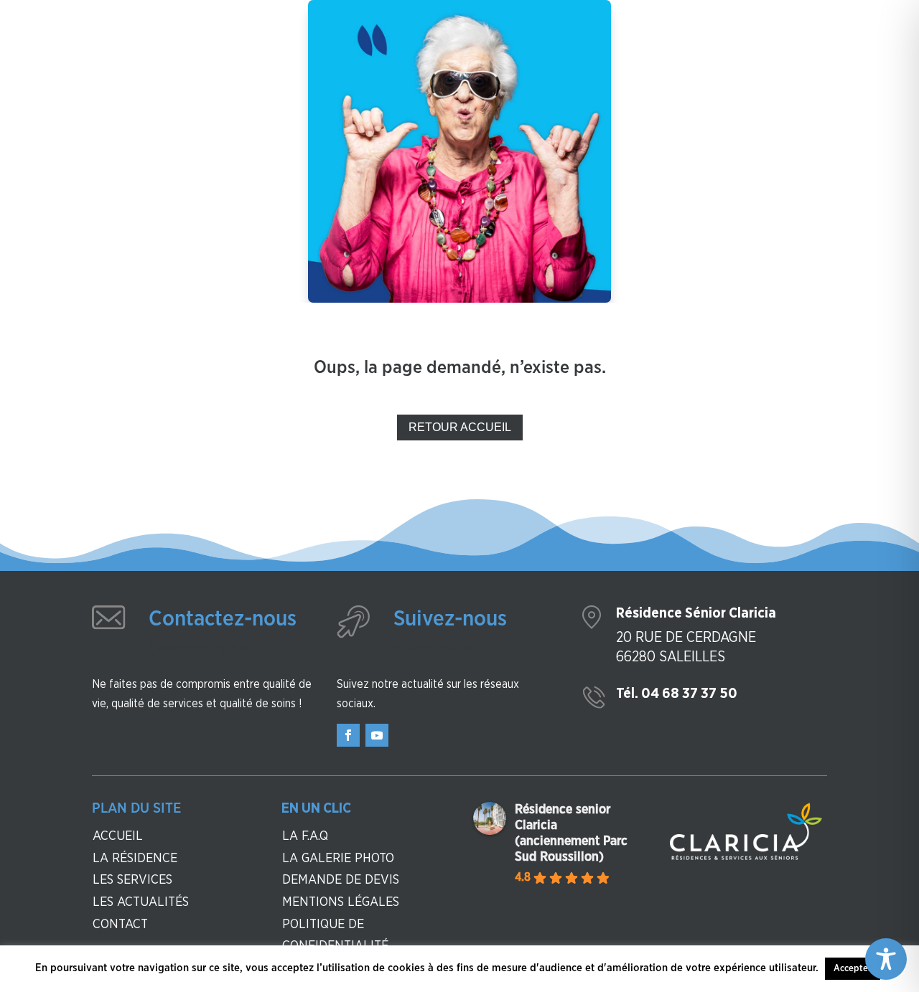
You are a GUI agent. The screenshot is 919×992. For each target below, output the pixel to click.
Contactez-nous (223, 619)
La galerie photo (338, 858)
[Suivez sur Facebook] (348, 735)
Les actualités (141, 902)
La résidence (135, 858)
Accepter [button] (853, 968)
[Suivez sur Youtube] (376, 735)
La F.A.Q (305, 836)
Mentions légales (340, 902)
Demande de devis (340, 880)
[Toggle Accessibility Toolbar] (886, 959)
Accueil (118, 836)
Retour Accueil (460, 427)
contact (120, 924)
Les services (132, 880)
